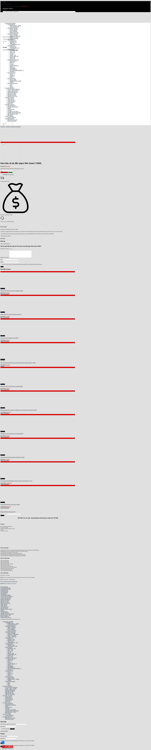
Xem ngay (2, 288)
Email (2, 262)
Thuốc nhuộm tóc (9, 699)
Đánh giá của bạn (4, 248)
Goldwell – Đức (11, 639)
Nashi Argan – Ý (11, 659)
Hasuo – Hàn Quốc (12, 635)
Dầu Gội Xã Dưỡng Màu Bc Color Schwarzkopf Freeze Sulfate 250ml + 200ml (18, 362)
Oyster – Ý (10, 672)
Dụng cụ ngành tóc (7, 714)
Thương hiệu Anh (9, 643)
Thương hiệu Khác (9, 676)
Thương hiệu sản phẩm (8, 621)
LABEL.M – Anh (11, 645)
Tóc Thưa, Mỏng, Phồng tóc (11, 687)
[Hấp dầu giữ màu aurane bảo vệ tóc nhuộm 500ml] (6, 140)
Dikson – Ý (10, 665)
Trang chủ (2, 126)
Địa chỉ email (3, 736)
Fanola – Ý (10, 662)
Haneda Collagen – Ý (12, 663)
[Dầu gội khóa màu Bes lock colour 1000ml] (8, 501)
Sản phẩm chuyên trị (7, 686)
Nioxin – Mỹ (10, 650)
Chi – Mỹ (10, 652)
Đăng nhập (12, 728)
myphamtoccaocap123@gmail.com (10, 581)
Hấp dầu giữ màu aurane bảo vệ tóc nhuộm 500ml (11, 433)
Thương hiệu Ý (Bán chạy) (11, 658)
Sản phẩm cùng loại (7, 702)
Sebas (9, 685)
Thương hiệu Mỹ (8, 647)
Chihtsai (9, 680)
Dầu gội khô (8, 713)
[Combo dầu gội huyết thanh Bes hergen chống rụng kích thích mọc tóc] (8, 477)
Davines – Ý (10, 660)
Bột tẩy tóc (7, 701)
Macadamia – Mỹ (11, 648)
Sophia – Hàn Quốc (12, 636)
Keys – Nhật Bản (11, 629)
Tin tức (4, 1)
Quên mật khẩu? (4, 731)
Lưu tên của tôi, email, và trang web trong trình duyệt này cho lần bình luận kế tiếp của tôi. (22, 264)
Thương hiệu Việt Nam (10, 681)
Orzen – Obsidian (11, 633)
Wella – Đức (10, 641)
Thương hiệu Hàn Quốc (10, 632)
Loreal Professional (12, 625)
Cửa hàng (8, 126)
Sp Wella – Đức (11, 640)
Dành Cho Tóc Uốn (9, 692)
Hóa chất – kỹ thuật (7, 695)
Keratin (6, 706)
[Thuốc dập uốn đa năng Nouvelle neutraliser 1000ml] (6, 134)
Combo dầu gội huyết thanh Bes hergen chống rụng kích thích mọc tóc (16, 481)
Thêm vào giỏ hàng (4, 172)
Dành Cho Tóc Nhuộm (10, 690)
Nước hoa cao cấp (9, 719)
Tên (1, 259)
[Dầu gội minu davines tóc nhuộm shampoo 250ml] (8, 287)
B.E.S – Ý (10, 661)
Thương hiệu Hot (9, 622)
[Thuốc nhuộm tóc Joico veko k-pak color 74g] (8, 311)
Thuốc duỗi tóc (8, 698)
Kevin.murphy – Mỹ (12, 654)
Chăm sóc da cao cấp (10, 718)
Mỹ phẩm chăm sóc (7, 716)
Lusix (9, 682)
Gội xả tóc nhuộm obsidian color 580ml (9, 338)
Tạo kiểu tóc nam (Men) (10, 709)
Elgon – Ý (10, 675)
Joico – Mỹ (10, 649)
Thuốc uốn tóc (8, 696)
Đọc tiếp (2, 366)
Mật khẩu (2, 726)
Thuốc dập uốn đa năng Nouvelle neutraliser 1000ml (12, 457)
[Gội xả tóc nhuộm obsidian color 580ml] (8, 334)
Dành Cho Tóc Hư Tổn (10, 694)
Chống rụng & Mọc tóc (10, 689)
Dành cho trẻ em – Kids (10, 712)
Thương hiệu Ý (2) (9, 670)
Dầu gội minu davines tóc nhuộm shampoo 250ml (11, 290)
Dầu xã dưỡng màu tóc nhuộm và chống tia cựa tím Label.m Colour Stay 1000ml (18, 410)
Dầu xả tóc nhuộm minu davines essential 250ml (11, 386)
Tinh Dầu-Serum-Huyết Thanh (12, 710)
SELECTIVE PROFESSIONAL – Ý (15, 668)
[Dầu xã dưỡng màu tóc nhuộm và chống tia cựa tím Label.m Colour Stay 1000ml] (8, 406)
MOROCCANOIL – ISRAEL (13, 623)
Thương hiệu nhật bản (10, 626)
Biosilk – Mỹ (10, 655)
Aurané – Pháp (11, 678)
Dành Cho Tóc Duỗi (9, 693)
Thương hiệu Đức (9, 637)
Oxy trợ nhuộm (8, 700)
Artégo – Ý (10, 674)
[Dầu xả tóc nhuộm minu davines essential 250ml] (8, 383)
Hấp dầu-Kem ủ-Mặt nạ (10, 705)
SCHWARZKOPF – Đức (13, 642)
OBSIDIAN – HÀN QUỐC (13, 634)
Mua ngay (10, 172)
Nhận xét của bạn (4, 257)
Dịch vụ (4, 2)
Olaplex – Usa (11, 653)
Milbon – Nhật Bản (12, 627)
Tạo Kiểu (7, 708)
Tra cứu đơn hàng (7, 4)
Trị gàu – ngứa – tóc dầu (10, 688)
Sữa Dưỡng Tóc (8, 707)
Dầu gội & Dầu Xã (9, 703)
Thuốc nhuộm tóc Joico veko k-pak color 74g (10, 314)
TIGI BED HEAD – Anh (12, 646)
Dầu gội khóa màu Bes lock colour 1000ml (10, 504)
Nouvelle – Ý (10, 669)
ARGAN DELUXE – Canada (13, 679)
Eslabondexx (10, 666)
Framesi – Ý (10, 673)
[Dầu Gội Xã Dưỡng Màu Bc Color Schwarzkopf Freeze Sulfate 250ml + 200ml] (8, 358)
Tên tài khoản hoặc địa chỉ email (8, 724)
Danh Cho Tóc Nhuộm (16, 126)
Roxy (9, 683)
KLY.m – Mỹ (10, 656)
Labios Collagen (11, 628)
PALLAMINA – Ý (11, 667)
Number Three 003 (12, 630)
